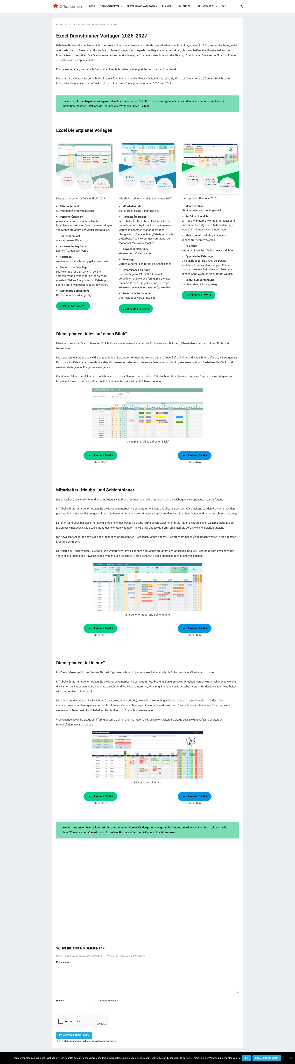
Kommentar (63, 962)
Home (59, 24)
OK (246, 1058)
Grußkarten (206, 6)
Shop (91, 6)
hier (146, 106)
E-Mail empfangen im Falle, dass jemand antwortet (89, 1041)
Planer (166, 6)
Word (68, 24)
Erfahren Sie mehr (266, 1058)
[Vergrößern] (198, 392)
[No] (290, 1058)
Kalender (184, 6)
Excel (107, 83)
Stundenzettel (110, 6)
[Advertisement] (147, 892)
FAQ (224, 6)
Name (60, 1000)
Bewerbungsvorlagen (141, 6)
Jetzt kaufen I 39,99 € (73, 306)
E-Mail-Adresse (109, 1000)
